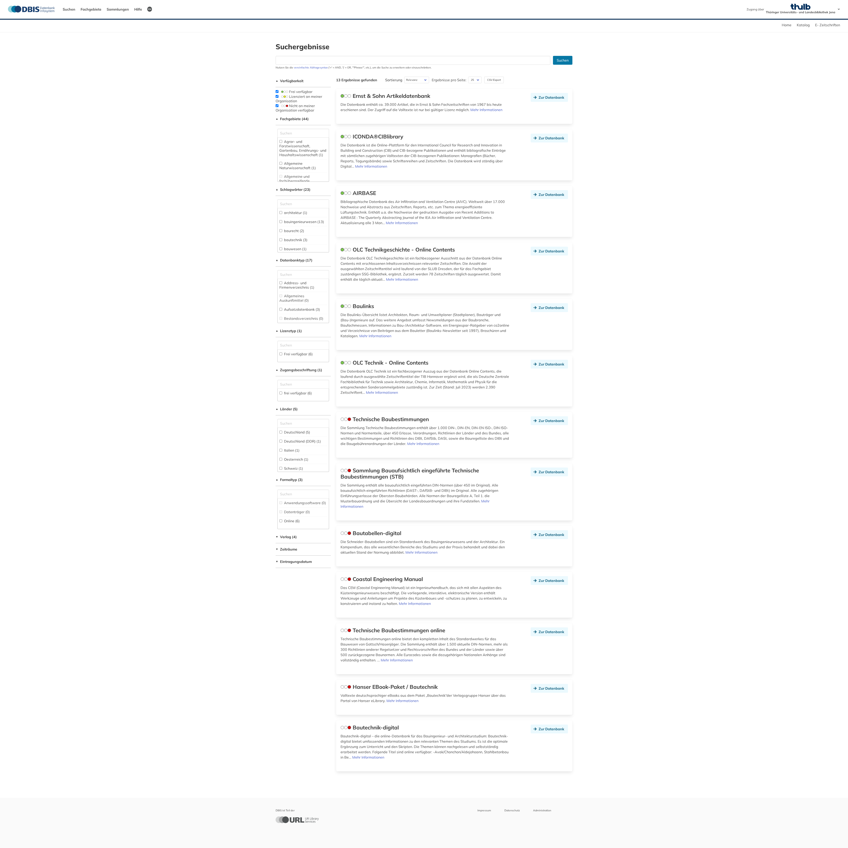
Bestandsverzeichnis (303, 318)
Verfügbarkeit (289, 81)
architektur (295, 212)
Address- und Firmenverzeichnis (296, 285)
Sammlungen (118, 9)
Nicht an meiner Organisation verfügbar (295, 108)
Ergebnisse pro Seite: (449, 80)
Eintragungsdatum (294, 561)
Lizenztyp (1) (289, 331)
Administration (542, 810)
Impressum (484, 810)
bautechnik (295, 240)
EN (149, 9)
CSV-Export (494, 79)
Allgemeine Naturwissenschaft (297, 165)
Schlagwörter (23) (293, 189)
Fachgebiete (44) (292, 119)
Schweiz (293, 468)
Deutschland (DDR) (302, 441)
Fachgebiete (91, 9)
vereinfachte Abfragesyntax (311, 67)
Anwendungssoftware (304, 503)
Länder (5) (287, 409)
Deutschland (296, 432)
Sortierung (393, 80)
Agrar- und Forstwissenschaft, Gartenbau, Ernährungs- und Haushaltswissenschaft (302, 148)
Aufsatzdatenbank (301, 309)
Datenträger (296, 512)
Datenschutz (512, 810)
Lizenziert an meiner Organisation (299, 98)
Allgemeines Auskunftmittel (294, 298)
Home (786, 25)
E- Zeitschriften (827, 25)
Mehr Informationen (486, 110)
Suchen (69, 9)
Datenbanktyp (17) (294, 260)
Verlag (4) (286, 537)
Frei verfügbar (300, 91)
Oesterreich (295, 459)
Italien (291, 450)
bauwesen (295, 249)
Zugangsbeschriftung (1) (299, 370)
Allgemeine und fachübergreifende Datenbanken (294, 180)
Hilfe (138, 9)
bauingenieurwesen (303, 222)
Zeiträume (286, 549)
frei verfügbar (297, 393)
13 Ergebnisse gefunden (356, 80)
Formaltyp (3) (289, 479)
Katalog (803, 25)
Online (291, 521)
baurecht (293, 231)
